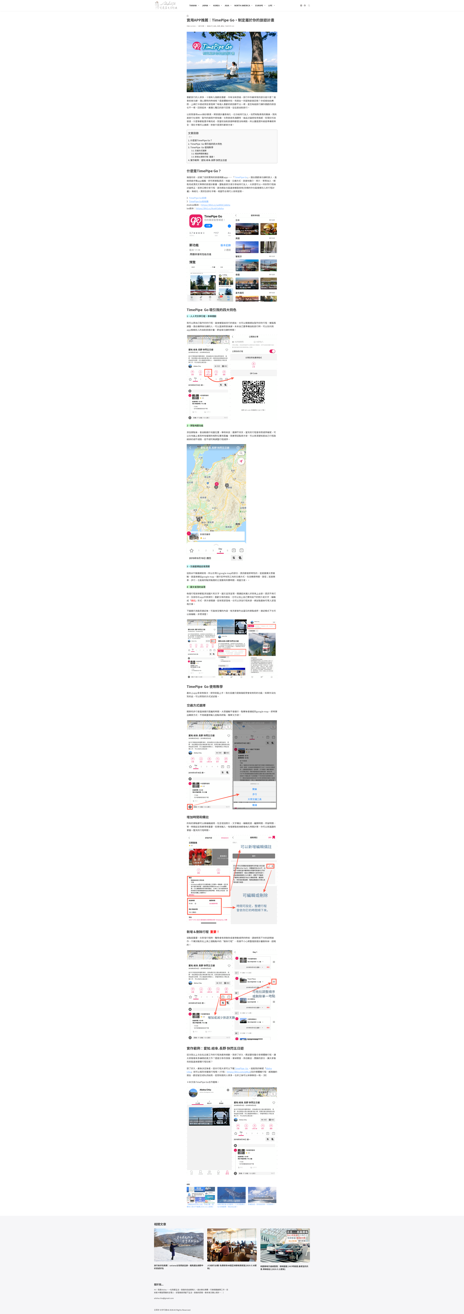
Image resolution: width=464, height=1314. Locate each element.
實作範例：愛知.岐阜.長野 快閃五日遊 (208, 160)
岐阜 (214, 26)
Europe (259, 5)
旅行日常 (201, 26)
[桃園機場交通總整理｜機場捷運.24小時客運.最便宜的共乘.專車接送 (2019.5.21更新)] (285, 1245)
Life (270, 5)
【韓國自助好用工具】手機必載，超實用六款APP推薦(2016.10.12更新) (200, 1205)
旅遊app (210, 26)
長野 (218, 26)
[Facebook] (305, 5)
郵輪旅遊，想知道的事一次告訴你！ (261, 1204)
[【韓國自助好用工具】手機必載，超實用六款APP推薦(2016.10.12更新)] (201, 1195)
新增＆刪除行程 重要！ (205, 156)
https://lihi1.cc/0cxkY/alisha (210, 208)
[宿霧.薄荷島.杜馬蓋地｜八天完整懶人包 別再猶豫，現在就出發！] (231, 1195)
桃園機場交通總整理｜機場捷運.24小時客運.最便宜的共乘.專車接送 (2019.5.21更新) (284, 1268)
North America (242, 5)
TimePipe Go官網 (197, 197)
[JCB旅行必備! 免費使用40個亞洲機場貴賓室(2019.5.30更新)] (232, 1244)
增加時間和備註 (201, 153)
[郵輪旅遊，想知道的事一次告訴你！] (262, 1195)
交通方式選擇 (200, 150)
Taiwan (193, 5)
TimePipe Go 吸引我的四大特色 (206, 143)
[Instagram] (301, 5)
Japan (205, 5)
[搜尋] (309, 5)
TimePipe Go (229, 26)
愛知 (222, 26)
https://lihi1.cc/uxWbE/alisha (215, 204)
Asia (227, 5)
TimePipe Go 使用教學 (201, 147)
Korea (216, 5)
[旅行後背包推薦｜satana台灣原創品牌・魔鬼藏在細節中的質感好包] (179, 1244)
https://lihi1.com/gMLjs (238, 1071)
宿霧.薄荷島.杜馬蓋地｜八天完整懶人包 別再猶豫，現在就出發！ (231, 1205)
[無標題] (187, 16)
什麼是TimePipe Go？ (201, 140)
